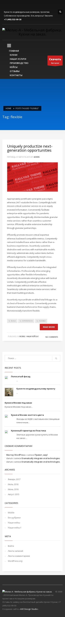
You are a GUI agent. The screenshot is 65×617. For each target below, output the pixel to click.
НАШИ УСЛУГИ (18, 58)
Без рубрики (14, 517)
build (13, 321)
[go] (56, 358)
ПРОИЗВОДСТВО (19, 63)
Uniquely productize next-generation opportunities (29, 148)
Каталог (55, 60)
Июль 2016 (13, 484)
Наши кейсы (14, 522)
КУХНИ (13, 54)
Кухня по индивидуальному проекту (35, 388)
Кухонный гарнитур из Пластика (28, 430)
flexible (42, 321)
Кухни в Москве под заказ (18, 402)
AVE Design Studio (29, 609)
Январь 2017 (14, 479)
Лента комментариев (19, 556)
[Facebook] (4, 4)
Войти (11, 546)
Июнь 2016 (13, 489)
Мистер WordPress (15, 454)
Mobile (22, 336)
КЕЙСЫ (14, 67)
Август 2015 (13, 494)
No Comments (51, 337)
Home (8, 108)
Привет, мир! (41, 454)
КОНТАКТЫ (16, 75)
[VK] (14, 4)
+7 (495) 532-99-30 (12, 19)
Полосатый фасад (20, 376)
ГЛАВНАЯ (14, 50)
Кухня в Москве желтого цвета (27, 415)
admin (36, 157)
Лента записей (15, 551)
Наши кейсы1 (32, 336)
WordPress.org (15, 561)
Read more (49, 327)
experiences (27, 321)
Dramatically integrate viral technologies (41, 458)
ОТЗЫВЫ (15, 71)
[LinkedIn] (9, 4)
